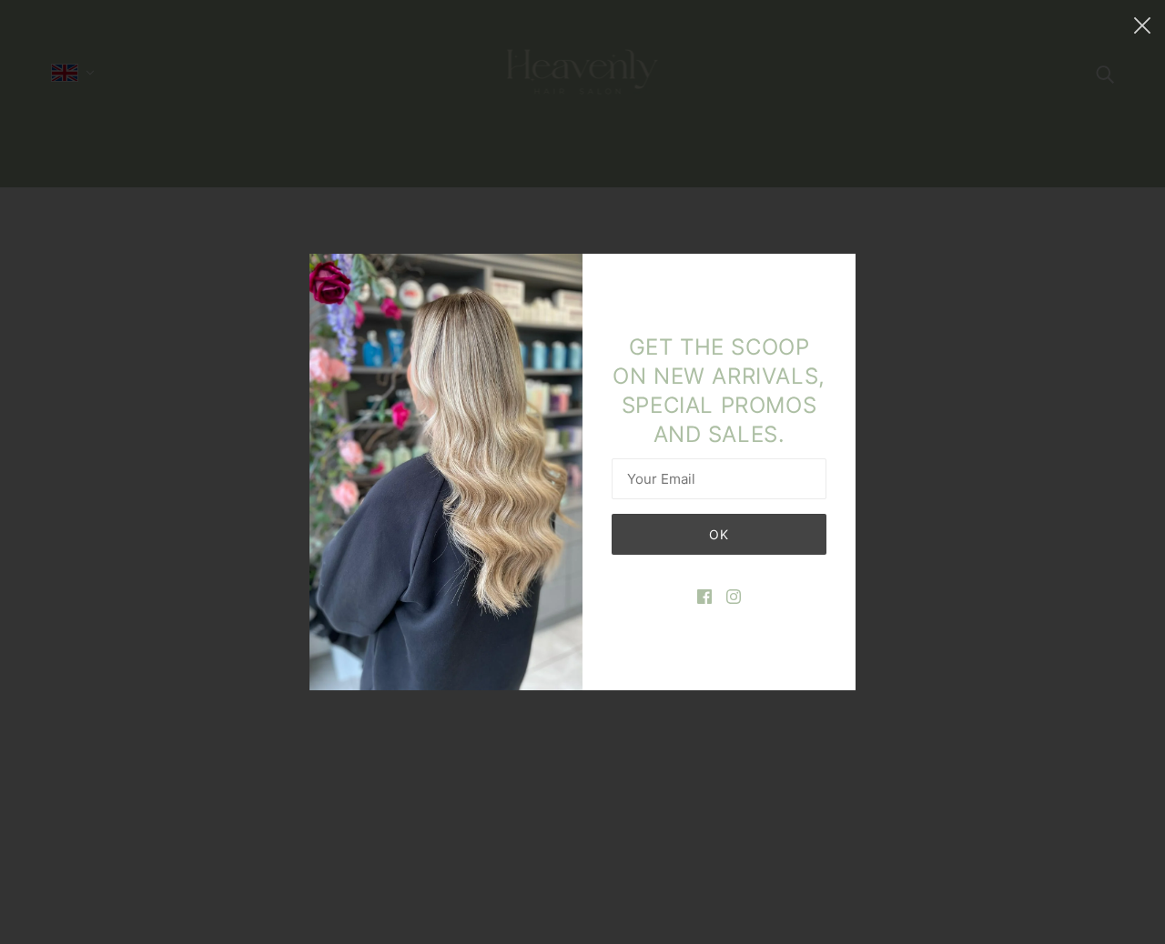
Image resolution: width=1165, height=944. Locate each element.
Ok (719, 534)
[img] (704, 595)
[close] (1142, 24)
